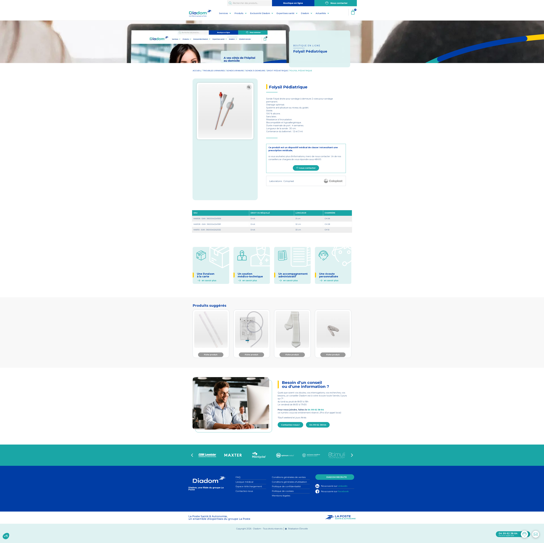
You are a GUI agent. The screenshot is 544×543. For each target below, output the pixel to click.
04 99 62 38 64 (316, 409)
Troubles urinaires (214, 71)
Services (223, 13)
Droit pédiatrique (277, 71)
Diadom (305, 13)
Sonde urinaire (235, 71)
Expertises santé (285, 13)
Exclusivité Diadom (260, 13)
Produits (239, 13)
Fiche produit (210, 355)
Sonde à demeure (255, 71)
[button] (248, 87)
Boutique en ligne (293, 3)
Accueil (197, 71)
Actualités (321, 13)
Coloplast (288, 181)
